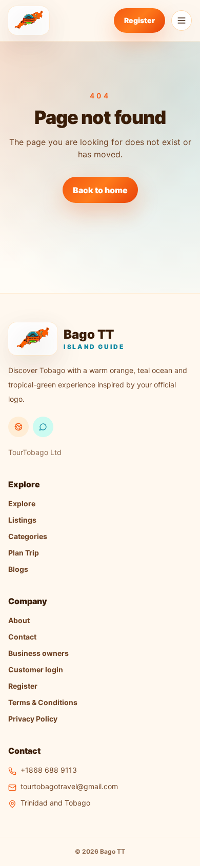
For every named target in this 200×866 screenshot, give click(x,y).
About (19, 620)
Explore (21, 503)
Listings (22, 520)
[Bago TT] (28, 20)
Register (139, 20)
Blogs (18, 569)
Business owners (38, 653)
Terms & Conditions (42, 702)
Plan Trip (23, 552)
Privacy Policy (32, 718)
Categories (27, 536)
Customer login (35, 669)
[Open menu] (181, 20)
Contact (22, 636)
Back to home (100, 190)
